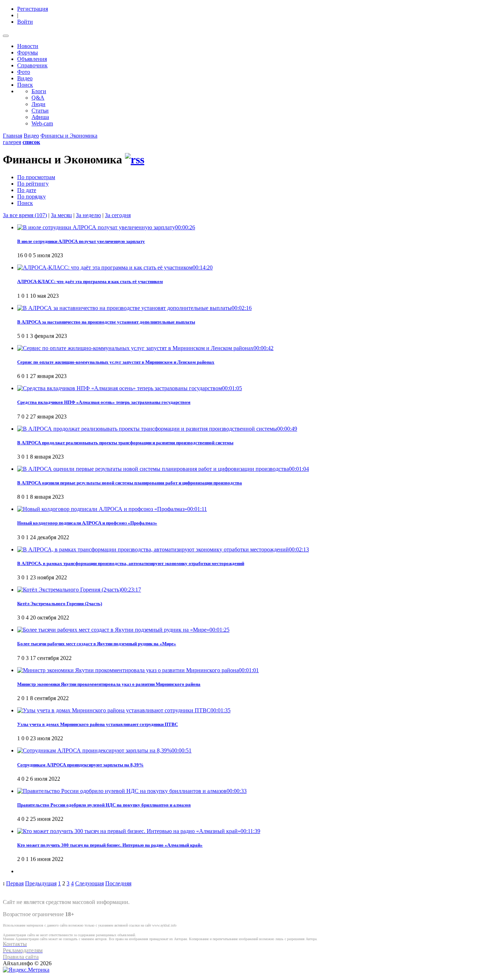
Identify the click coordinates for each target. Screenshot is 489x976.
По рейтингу (33, 184)
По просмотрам (36, 177)
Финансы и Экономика (68, 136)
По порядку (31, 196)
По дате (26, 190)
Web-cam (42, 123)
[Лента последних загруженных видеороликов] (134, 159)
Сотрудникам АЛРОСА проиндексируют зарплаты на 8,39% (80, 764)
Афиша (40, 117)
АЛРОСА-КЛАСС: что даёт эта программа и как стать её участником (90, 281)
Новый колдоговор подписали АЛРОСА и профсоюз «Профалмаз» (87, 523)
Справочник (32, 65)
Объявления (32, 59)
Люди (38, 104)
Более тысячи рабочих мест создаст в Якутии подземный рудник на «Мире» (96, 643)
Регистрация (32, 9)
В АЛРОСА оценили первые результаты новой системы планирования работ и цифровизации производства (129, 482)
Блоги (39, 91)
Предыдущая (41, 883)
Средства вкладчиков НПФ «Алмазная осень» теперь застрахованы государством (103, 402)
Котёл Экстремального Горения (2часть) (59, 603)
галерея (12, 142)
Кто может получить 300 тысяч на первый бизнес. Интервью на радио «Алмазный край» (110, 845)
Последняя (118, 883)
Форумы (27, 52)
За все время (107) (25, 215)
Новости (27, 46)
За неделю (88, 215)
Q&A (38, 98)
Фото (23, 72)
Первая (15, 883)
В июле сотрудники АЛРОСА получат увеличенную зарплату (81, 241)
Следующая (89, 883)
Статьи (40, 110)
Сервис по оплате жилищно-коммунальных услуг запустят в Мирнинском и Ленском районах (115, 362)
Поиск (25, 85)
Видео (25, 78)
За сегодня (118, 215)
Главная (12, 136)
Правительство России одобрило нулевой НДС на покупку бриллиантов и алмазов (104, 805)
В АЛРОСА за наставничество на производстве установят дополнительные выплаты (106, 322)
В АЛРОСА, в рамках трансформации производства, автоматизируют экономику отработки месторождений (130, 563)
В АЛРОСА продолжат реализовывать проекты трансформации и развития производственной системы (125, 442)
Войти (25, 22)
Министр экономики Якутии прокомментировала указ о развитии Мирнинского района (108, 684)
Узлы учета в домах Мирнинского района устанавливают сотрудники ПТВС (97, 724)
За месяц (61, 215)
